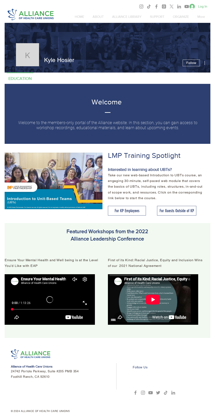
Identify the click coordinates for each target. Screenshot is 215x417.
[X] (171, 6)
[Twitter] (158, 392)
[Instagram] (141, 6)
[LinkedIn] (179, 6)
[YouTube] (186, 6)
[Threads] (164, 6)
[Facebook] (156, 6)
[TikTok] (149, 6)
